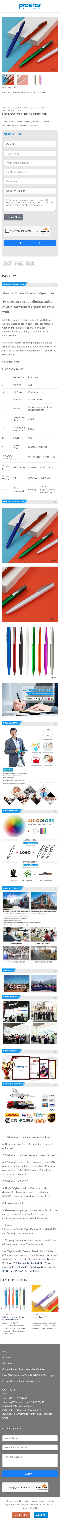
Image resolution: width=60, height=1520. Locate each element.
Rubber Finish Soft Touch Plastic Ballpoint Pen (13, 1318)
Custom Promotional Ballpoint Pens (21, 1380)
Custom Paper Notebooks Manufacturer (23, 1369)
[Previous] (7, 44)
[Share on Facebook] (10, 263)
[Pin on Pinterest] (27, 263)
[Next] (53, 44)
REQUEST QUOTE (30, 242)
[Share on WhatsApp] (5, 263)
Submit (30, 1473)
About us (7, 1363)
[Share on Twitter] (16, 263)
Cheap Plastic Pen (40, 1317)
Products (7, 1357)
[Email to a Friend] (21, 263)
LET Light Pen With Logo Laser (30, 1266)
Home (6, 107)
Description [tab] (9, 276)
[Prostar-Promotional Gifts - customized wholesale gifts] (30, 6)
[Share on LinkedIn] (32, 263)
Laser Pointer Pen (16, 1263)
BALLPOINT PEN (20, 92)
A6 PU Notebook (29, 1270)
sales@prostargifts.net (21, 1405)
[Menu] (4, 6)
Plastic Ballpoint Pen (36, 92)
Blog (4, 1351)
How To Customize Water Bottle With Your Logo (28, 1375)
